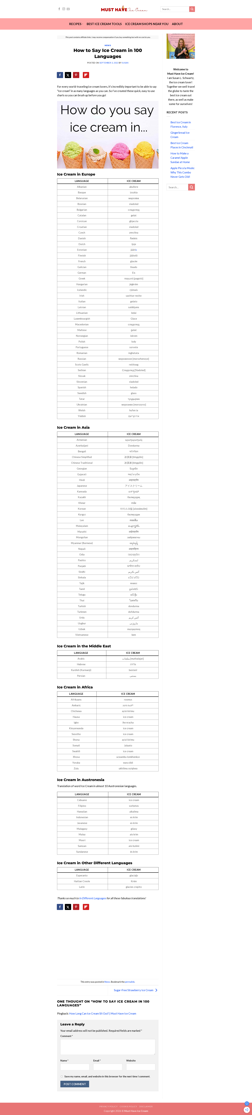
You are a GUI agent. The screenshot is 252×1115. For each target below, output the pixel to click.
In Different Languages (92, 898)
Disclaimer (146, 1106)
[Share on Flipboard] (86, 75)
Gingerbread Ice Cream (180, 135)
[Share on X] (68, 75)
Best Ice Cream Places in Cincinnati (181, 145)
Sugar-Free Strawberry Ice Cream (134, 990)
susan (125, 63)
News (108, 45)
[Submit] (192, 9)
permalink (130, 982)
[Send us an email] (68, 9)
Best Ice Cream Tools (104, 24)
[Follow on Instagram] (63, 9)
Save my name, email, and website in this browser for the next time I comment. (107, 1076)
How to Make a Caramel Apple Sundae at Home (180, 158)
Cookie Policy (128, 1106)
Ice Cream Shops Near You (147, 24)
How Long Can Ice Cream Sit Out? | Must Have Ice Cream (102, 1013)
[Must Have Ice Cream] (126, 9)
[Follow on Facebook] (59, 9)
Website (131, 1060)
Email (97, 1060)
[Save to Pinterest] (76, 75)
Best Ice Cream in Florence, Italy (180, 124)
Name (64, 1060)
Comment (66, 1036)
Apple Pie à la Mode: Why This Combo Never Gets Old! (182, 172)
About (177, 24)
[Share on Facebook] (60, 75)
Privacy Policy (108, 1106)
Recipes (75, 24)
